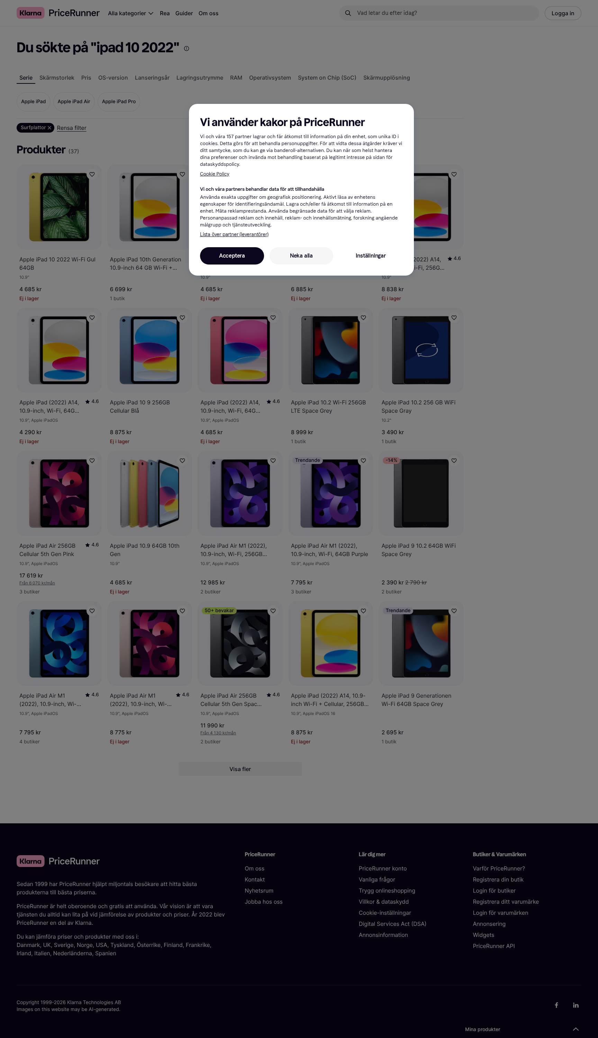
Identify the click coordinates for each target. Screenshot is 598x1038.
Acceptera (232, 255)
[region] (301, 190)
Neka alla (301, 255)
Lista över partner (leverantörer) (234, 235)
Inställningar (371, 255)
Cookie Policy (214, 174)
